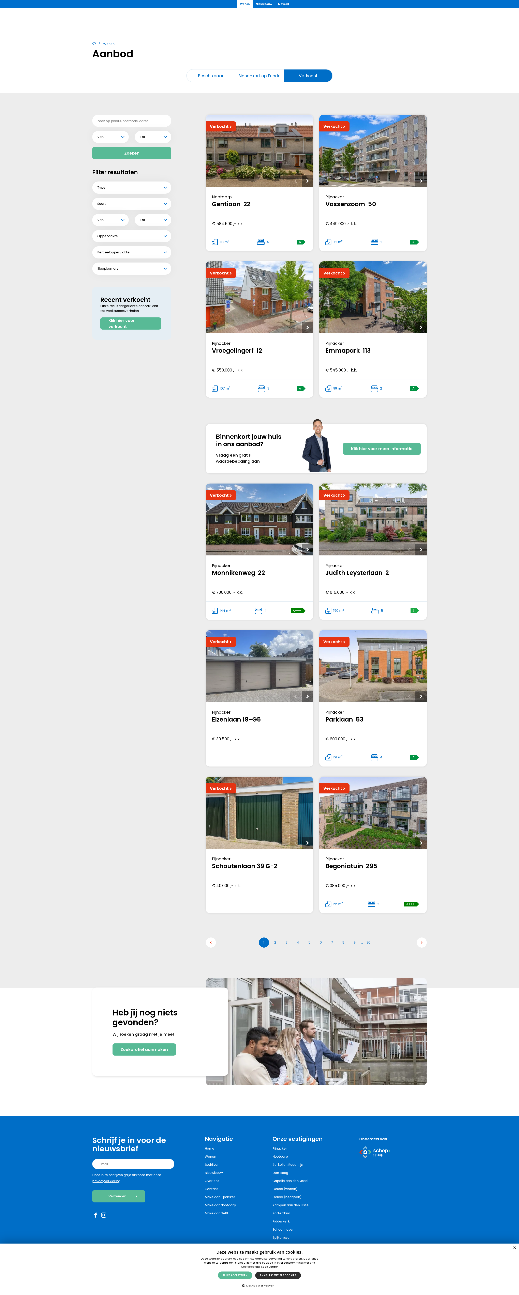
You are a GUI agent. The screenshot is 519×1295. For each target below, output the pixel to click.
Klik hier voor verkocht (121, 323)
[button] (259, 1285)
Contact (211, 1189)
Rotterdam (281, 1213)
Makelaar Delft (216, 1213)
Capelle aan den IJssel (290, 1181)
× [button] (514, 1247)
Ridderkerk (281, 1221)
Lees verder (269, 1267)
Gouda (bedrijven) (287, 1197)
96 (368, 942)
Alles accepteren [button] (235, 1275)
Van (100, 137)
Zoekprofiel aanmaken (144, 1049)
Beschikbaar (211, 76)
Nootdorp (280, 1156)
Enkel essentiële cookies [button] (278, 1275)
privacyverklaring (106, 1181)
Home (209, 1148)
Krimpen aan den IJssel (290, 1205)
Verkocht (308, 76)
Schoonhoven (283, 1229)
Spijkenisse (281, 1237)
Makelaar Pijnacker (220, 1197)
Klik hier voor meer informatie (382, 449)
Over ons (212, 1181)
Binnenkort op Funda (259, 76)
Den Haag (280, 1172)
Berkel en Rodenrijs (287, 1164)
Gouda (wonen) (285, 1189)
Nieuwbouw (214, 1172)
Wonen (210, 1156)
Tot (142, 137)
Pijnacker (279, 1148)
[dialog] (259, 1269)
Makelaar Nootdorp (220, 1205)
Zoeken (131, 153)
